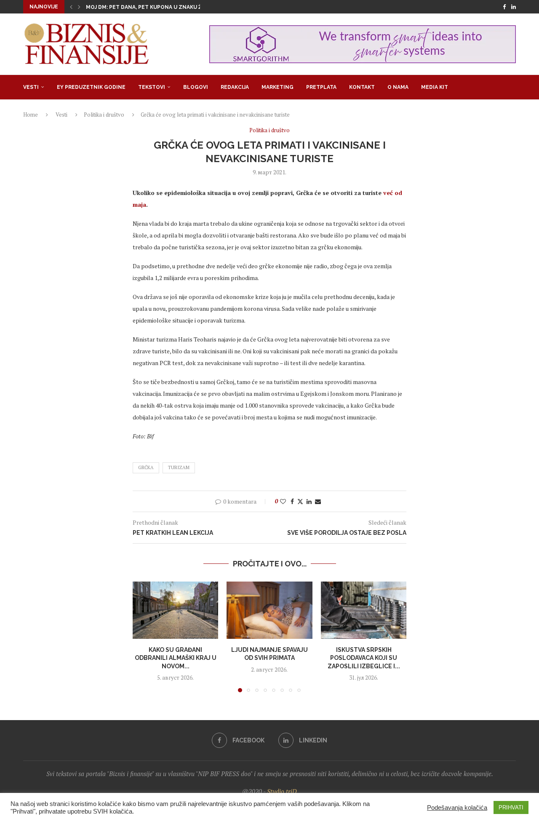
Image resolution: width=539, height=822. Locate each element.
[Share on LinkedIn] (309, 501)
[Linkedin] (513, 6)
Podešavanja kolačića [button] (457, 807)
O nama (397, 87)
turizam (178, 467)
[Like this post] (283, 501)
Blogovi (195, 87)
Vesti (31, 87)
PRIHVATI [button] (511, 807)
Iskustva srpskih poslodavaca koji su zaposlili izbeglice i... (363, 658)
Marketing (277, 87)
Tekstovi (151, 87)
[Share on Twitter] (300, 501)
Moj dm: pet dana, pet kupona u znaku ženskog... (157, 7)
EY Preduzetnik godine (91, 87)
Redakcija (235, 87)
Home (30, 114)
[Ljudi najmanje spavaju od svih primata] (269, 610)
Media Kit (434, 87)
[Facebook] (504, 6)
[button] (71, 6)
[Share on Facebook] (292, 501)
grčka (146, 467)
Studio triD (282, 791)
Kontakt (362, 87)
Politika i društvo (104, 114)
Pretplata (321, 87)
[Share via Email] (318, 501)
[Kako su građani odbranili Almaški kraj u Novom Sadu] (175, 610)
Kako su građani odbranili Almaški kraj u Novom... (175, 658)
